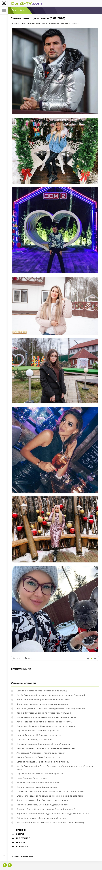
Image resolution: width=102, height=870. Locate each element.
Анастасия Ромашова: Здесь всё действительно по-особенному (50, 822)
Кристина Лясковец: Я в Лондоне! (34, 739)
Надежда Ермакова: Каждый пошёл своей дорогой (43, 744)
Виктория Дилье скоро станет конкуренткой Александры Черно (50, 708)
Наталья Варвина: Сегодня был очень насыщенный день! (46, 748)
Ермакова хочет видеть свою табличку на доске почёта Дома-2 (50, 791)
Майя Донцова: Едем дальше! (31, 778)
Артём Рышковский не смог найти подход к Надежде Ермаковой (50, 695)
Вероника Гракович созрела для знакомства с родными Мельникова (52, 814)
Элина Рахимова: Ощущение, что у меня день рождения (46, 717)
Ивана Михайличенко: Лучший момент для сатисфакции (46, 726)
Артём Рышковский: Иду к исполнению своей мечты (44, 722)
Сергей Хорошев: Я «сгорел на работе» (37, 731)
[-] (95, 658)
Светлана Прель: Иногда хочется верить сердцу (41, 691)
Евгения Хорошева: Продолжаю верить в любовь (42, 762)
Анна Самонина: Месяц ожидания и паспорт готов (43, 700)
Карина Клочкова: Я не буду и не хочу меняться (42, 800)
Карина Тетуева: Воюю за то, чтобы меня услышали (44, 713)
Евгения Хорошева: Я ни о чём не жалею (38, 782)
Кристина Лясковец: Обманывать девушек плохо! (42, 805)
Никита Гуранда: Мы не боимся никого (36, 787)
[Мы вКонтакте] (5, 865)
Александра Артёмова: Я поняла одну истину (40, 753)
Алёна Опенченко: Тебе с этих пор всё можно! (41, 818)
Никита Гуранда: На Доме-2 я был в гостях (39, 757)
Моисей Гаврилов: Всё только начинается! (39, 735)
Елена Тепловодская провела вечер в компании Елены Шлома (49, 796)
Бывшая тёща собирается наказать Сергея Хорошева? (45, 809)
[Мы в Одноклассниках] (10, 865)
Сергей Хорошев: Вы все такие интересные (39, 774)
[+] (88, 658)
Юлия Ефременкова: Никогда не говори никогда (42, 704)
